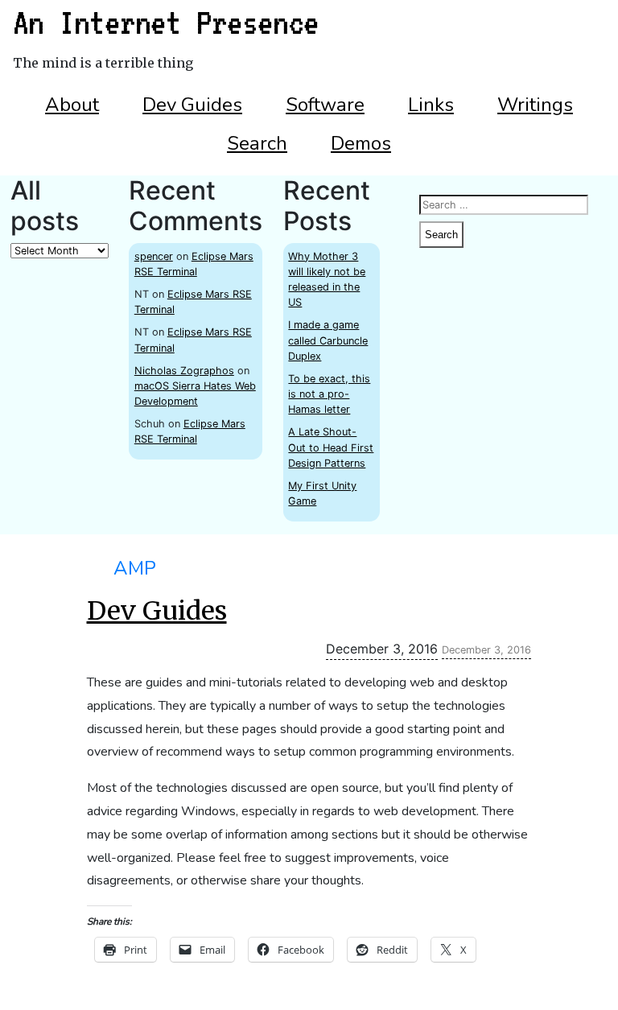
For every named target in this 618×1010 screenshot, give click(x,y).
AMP (134, 568)
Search (257, 143)
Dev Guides (192, 104)
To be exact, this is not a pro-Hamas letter (329, 394)
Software (325, 104)
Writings (535, 104)
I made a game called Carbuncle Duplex (328, 340)
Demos (361, 143)
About (72, 104)
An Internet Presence (166, 22)
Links (431, 104)
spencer (153, 256)
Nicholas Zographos (184, 371)
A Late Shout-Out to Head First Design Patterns (330, 447)
